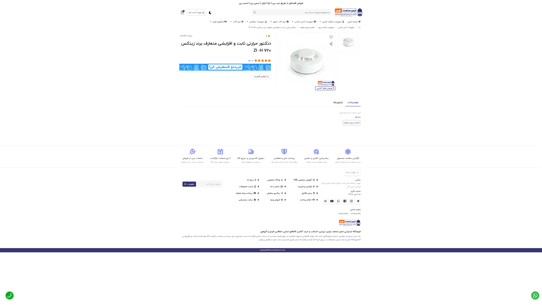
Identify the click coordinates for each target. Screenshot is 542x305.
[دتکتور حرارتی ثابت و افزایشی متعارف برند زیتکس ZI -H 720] (350, 222)
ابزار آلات (237, 21)
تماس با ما (274, 186)
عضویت (190, 184)
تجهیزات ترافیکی (257, 21)
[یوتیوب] (332, 201)
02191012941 (356, 213)
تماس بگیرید (260, 76)
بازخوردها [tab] (338, 102)
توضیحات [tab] (353, 102)
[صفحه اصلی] (360, 27)
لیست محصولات (246, 186)
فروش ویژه (275, 199)
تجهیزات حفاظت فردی (332, 21)
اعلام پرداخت (305, 199)
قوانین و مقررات (305, 186)
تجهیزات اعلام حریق (326, 27)
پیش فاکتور (307, 193)
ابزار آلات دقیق (279, 21)
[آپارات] (325, 201)
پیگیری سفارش (273, 193)
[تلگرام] (358, 201)
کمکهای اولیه (218, 21)
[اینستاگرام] (351, 201)
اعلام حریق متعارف (307, 27)
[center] (254, 12)
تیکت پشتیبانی (246, 199)
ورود (199, 12)
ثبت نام (192, 12)
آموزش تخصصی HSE (303, 179)
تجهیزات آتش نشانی (304, 21)
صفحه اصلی (353, 21)
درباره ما (250, 179)
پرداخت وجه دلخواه (244, 193)
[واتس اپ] (338, 201)
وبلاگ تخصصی (273, 179)
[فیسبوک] (345, 201)
